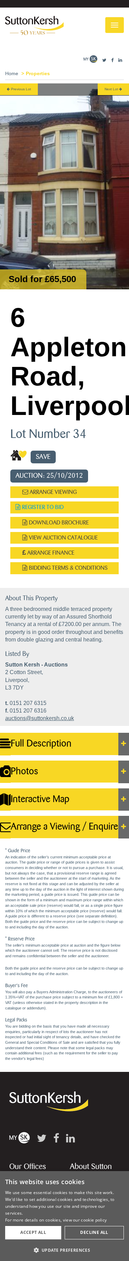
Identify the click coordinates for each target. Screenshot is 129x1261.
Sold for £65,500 (42, 279)
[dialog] (64, 1216)
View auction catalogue (63, 538)
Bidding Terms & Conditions (68, 568)
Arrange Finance (50, 553)
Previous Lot (20, 89)
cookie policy (94, 1220)
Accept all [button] (33, 1232)
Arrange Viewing (52, 492)
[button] (64, 1250)
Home (11, 73)
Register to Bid (42, 507)
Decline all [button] (94, 1232)
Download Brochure (58, 522)
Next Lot (112, 89)
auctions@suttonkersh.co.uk (39, 718)
